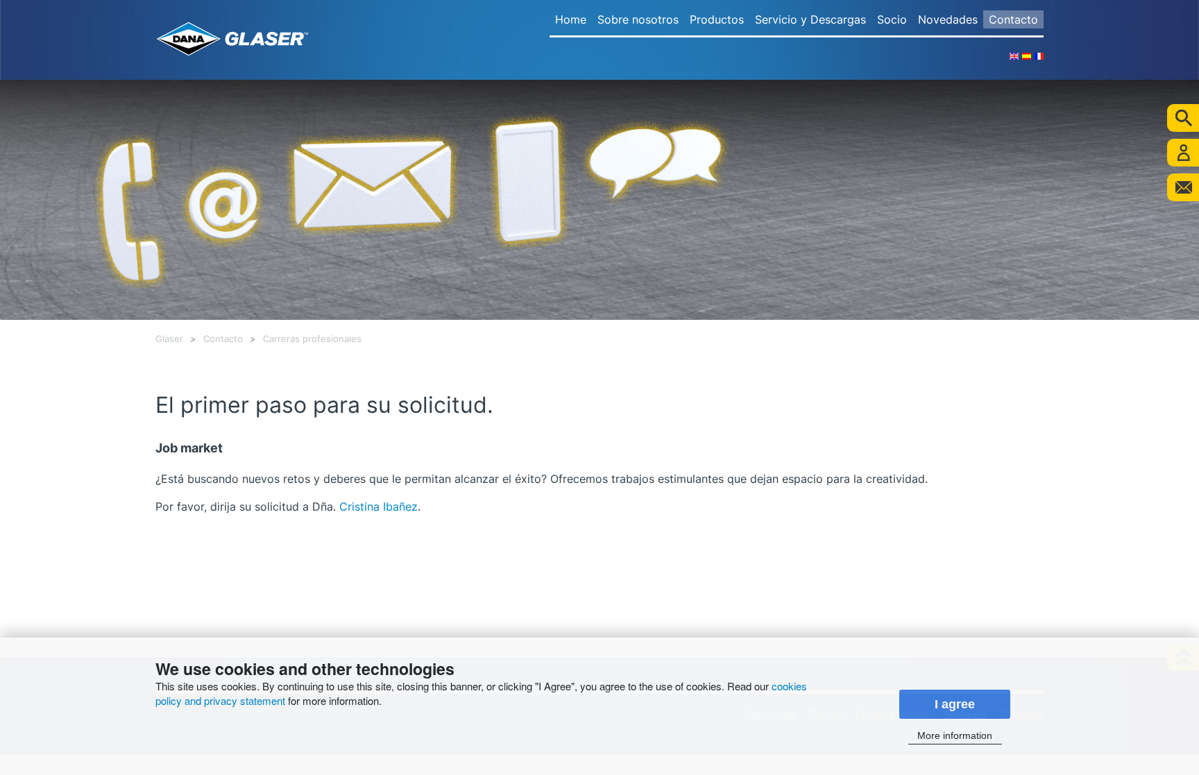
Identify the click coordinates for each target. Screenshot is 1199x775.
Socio (892, 19)
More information (954, 735)
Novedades (948, 19)
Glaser (169, 339)
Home (570, 19)
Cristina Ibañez (378, 506)
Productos (717, 19)
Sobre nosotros (638, 19)
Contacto (1013, 19)
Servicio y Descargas (810, 19)
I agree (955, 704)
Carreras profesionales (312, 339)
